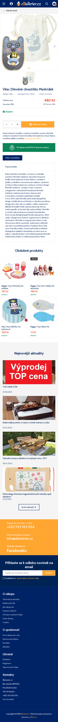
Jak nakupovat (8, 607)
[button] (4, 3)
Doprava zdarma (9, 611)
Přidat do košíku (40, 124)
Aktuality (6, 647)
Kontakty (6, 643)
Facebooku (17, 550)
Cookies (6, 622)
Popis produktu (11, 167)
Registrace (7, 663)
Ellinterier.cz (25, 714)
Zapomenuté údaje (10, 667)
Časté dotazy (8, 618)
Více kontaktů (8, 699)
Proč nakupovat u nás (11, 635)
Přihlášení (7, 659)
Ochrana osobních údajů (12, 615)
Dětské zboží (11, 10)
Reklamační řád (9, 603)
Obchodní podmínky (11, 599)
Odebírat (48, 573)
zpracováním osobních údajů (28, 578)
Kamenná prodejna (10, 639)
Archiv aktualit (28, 507)
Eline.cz (33, 717)
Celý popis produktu (32, 138)
